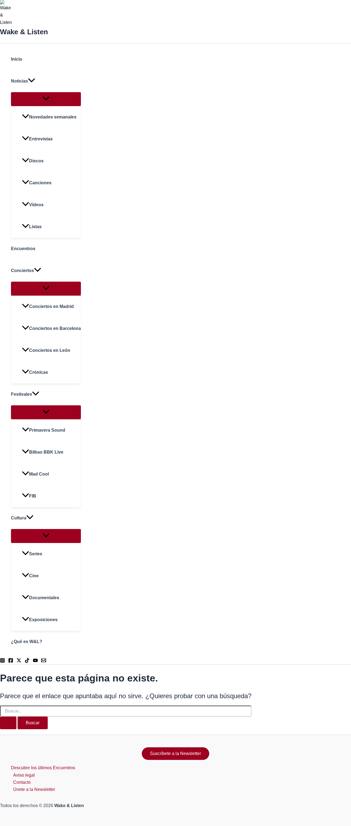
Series (35, 553)
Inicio (16, 59)
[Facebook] (10, 661)
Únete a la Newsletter (34, 789)
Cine (34, 575)
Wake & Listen (24, 32)
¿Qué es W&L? (26, 641)
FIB (32, 496)
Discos (36, 161)
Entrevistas (41, 139)
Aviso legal (24, 775)
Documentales (44, 597)
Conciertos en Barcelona (55, 328)
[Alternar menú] (46, 99)
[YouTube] (35, 661)
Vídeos (36, 204)
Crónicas (38, 372)
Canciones (40, 182)
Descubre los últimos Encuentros (43, 767)
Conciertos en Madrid (51, 306)
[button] (31, 81)
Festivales (21, 394)
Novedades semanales (53, 117)
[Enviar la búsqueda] (8, 723)
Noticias (19, 81)
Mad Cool (39, 474)
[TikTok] (27, 661)
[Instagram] (2, 661)
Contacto (22, 782)
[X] (18, 661)
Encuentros (23, 248)
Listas (35, 226)
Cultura (18, 518)
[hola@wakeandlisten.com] (43, 661)
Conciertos (22, 270)
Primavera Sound (47, 430)
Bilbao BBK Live (46, 452)
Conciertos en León (49, 350)
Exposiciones (43, 619)
